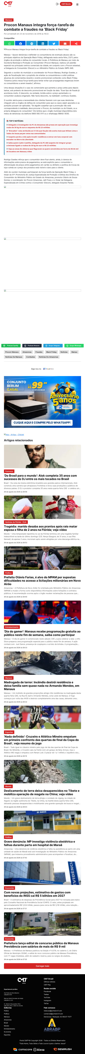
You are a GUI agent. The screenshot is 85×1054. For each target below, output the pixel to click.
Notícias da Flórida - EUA (15, 522)
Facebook (47, 991)
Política (8, 573)
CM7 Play (47, 985)
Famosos (9, 471)
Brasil (6, 1023)
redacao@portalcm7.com (53, 1011)
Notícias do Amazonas (48, 357)
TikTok (46, 1003)
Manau (74, 352)
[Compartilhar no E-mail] (64, 43)
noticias (64, 352)
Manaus (8, 20)
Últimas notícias (49, 982)
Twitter (46, 994)
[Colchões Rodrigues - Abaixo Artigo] (42, 402)
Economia (9, 888)
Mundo (8, 786)
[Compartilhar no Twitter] (53, 43)
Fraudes (39, 352)
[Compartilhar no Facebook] (20, 43)
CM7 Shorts (66, 4)
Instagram (47, 1000)
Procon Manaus (12, 352)
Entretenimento (11, 627)
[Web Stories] (57, 4)
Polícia (6, 1011)
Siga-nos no (36, 369)
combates (30, 357)
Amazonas (27, 352)
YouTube (47, 997)
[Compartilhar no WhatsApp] (9, 43)
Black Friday (51, 352)
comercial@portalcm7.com (53, 1014)
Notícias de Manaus (13, 357)
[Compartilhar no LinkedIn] (42, 43)
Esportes (9, 732)
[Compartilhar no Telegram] (31, 43)
